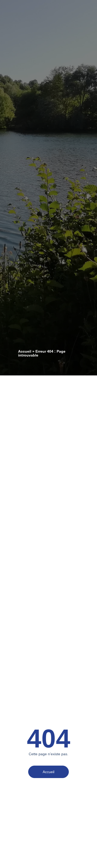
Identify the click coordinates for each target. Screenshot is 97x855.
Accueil (24, 351)
